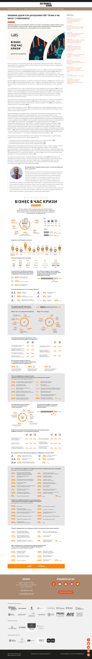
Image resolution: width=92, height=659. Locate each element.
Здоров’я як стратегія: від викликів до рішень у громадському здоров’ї (75, 56)
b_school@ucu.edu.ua (26, 593)
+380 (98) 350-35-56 (26, 590)
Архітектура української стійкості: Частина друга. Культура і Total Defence (75, 28)
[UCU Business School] (46, 4)
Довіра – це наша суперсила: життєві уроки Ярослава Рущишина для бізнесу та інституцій (74, 20)
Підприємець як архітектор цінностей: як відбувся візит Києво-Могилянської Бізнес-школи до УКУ (74, 48)
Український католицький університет (40, 653)
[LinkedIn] (88, 651)
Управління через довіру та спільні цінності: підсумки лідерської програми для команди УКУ (75, 41)
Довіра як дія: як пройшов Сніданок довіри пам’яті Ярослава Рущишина (75, 62)
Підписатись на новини (66, 592)
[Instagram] (88, 647)
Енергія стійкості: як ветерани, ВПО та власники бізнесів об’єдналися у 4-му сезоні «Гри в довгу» (75, 69)
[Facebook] (88, 639)
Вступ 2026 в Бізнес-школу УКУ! (75, 75)
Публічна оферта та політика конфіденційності (72, 653)
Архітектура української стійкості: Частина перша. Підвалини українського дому (75, 35)
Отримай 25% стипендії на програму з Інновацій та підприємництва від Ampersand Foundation (75, 81)
